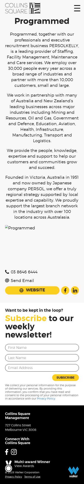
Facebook (65, 290)
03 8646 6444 (24, 271)
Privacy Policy (46, 398)
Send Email (22, 280)
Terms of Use (32, 476)
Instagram (14, 452)
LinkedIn (75, 290)
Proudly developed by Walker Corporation (73, 472)
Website (35, 290)
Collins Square (22, 8)
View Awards (24, 466)
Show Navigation (77, 8)
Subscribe (65, 377)
